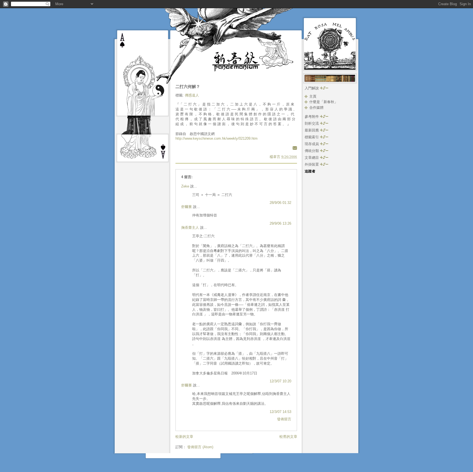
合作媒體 (316, 107)
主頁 (312, 96)
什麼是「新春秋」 (323, 102)
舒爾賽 (186, 207)
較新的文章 (184, 437)
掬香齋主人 (190, 227)
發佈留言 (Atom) (200, 447)
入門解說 (312, 88)
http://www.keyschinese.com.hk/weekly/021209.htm (216, 138)
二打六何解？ (187, 86)
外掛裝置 (312, 164)
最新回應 (312, 130)
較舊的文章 (288, 437)
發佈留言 (284, 419)
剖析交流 (312, 123)
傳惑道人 (192, 95)
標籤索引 (312, 137)
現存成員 (312, 144)
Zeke (185, 186)
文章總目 (312, 158)
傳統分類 (312, 151)
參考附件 (312, 117)
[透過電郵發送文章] (294, 148)
